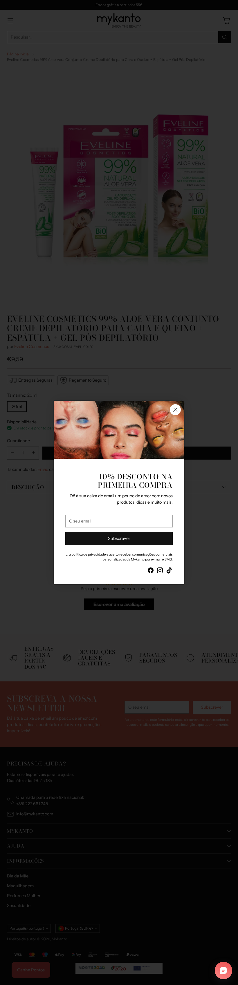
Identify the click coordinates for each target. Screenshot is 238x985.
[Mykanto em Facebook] (150, 571)
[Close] (175, 409)
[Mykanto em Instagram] (159, 571)
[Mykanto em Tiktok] (169, 571)
